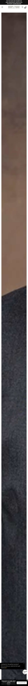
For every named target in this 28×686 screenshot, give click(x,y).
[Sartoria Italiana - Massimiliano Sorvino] (14, 7)
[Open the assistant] (25, 672)
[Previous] (2, 2)
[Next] (25, 2)
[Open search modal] (22, 7)
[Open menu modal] (2, 7)
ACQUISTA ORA (22, 682)
